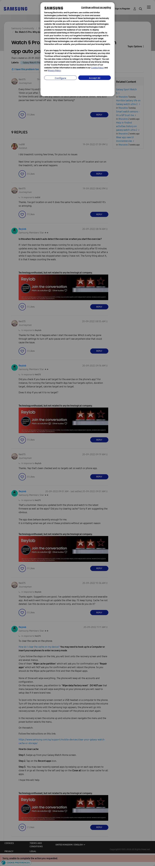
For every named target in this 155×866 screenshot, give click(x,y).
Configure (60, 78)
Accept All (94, 78)
